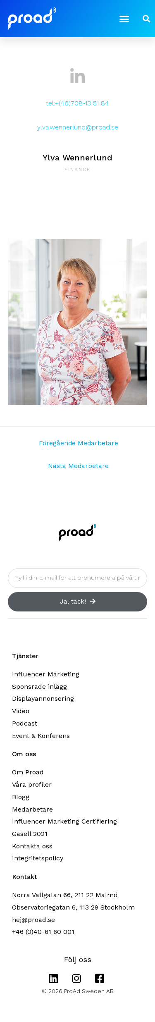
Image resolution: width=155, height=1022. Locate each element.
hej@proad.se (33, 920)
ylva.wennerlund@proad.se (77, 127)
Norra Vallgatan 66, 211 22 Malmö (64, 895)
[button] (124, 18)
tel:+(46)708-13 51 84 (77, 103)
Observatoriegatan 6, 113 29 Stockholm (73, 907)
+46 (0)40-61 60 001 (43, 932)
